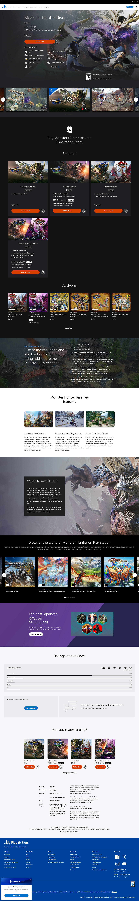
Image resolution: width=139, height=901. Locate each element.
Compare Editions (70, 773)
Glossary (94, 867)
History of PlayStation (10, 867)
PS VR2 (28, 859)
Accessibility (51, 857)
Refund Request (74, 867)
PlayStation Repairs (75, 862)
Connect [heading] (117, 852)
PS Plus (26, 7)
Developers (95, 865)
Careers (6, 857)
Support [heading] (73, 852)
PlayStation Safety (75, 857)
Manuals (72, 870)
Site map (109, 897)
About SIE (7, 854)
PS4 (27, 857)
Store (9, 7)
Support (46, 7)
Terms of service (96, 854)
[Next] (136, 99)
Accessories (33, 7)
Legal (81, 897)
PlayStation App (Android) (121, 872)
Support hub (73, 854)
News (40, 7)
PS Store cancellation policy (100, 857)
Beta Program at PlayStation (122, 877)
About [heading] (6, 852)
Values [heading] (50, 852)
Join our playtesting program (122, 874)
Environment (51, 854)
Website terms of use (100, 897)
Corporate (7, 865)
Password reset (74, 865)
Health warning (96, 862)
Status (72, 859)
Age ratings (95, 859)
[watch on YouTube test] (85, 109)
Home (6, 847)
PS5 (14, 7)
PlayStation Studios (9, 859)
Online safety (52, 859)
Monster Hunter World (40, 510)
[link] (20, 575)
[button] (69, 99)
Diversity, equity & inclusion (56, 862)
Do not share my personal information (124, 897)
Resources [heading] (95, 852)
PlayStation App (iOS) (120, 869)
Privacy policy (88, 897)
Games (19, 7)
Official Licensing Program (99, 870)
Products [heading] (29, 852)
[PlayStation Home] (4, 7)
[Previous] (3, 99)
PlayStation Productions (11, 862)
